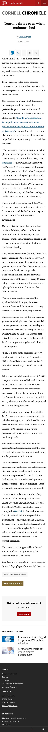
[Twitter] (37, 729)
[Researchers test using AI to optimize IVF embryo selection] (8, 639)
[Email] (43, 729)
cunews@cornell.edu (9, 705)
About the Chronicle (9, 673)
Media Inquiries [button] (12, 583)
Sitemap (5, 677)
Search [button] (38, 3)
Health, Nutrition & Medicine (14, 574)
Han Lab (18, 511)
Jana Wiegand (25, 36)
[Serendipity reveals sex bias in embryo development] (8, 650)
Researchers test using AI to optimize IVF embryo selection (32, 640)
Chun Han (7, 162)
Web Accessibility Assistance (12, 683)
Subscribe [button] (24, 614)
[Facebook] (32, 729)
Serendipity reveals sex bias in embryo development (30, 651)
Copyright (5, 680)
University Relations (9, 687)
